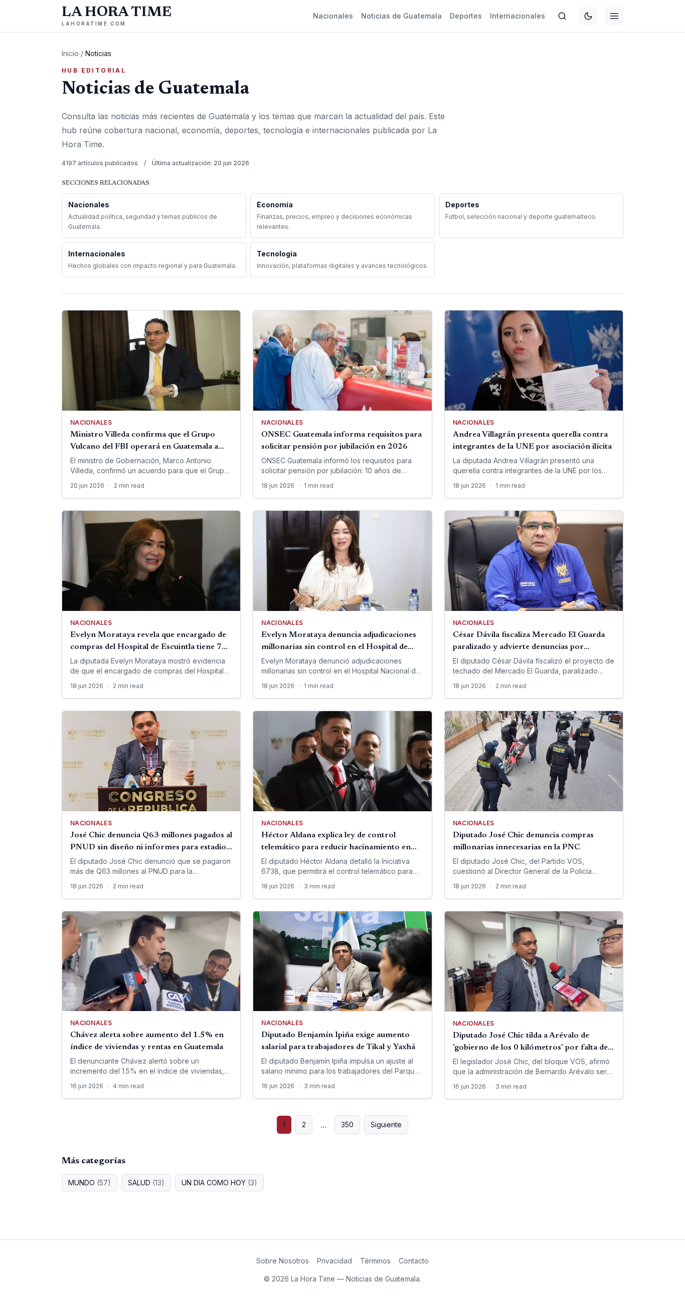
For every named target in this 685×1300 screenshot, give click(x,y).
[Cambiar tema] (588, 16)
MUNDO (89, 1182)
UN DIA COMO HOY (219, 1182)
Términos (375, 1260)
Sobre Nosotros (282, 1260)
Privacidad (334, 1260)
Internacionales (517, 16)
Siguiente (386, 1124)
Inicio (70, 53)
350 (347, 1124)
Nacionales (333, 16)
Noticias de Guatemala (401, 16)
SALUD (146, 1182)
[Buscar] (562, 16)
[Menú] (614, 16)
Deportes (466, 16)
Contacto (414, 1260)
